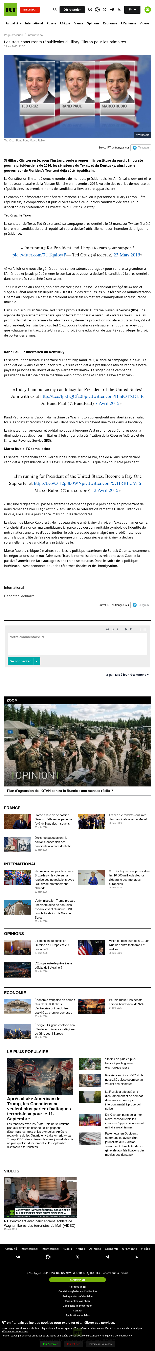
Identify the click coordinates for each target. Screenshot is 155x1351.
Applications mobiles (78, 1315)
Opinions (93, 23)
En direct (30, 9)
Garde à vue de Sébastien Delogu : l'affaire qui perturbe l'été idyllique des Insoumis (53, 819)
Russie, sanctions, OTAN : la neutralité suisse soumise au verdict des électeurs (124, 1079)
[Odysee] (97, 9)
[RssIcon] (119, 9)
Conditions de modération (77, 1305)
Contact (77, 1310)
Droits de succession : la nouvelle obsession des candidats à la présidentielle (53, 842)
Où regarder (72, 9)
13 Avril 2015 (105, 490)
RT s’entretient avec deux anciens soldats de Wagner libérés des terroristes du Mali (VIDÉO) (39, 1223)
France (78, 23)
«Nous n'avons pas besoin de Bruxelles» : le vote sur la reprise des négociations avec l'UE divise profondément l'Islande (54, 879)
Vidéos (144, 23)
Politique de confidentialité (78, 1296)
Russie (51, 23)
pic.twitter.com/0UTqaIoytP (39, 254)
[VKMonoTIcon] (90, 9)
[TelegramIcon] (112, 9)
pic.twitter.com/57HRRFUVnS (111, 483)
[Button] (148, 9)
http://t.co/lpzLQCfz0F (62, 396)
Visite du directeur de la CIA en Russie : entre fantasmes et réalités (129, 945)
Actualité (12, 23)
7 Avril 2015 (107, 403)
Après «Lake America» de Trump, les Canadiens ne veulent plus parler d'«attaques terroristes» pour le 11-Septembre (39, 1108)
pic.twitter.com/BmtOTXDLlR (114, 396)
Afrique (65, 23)
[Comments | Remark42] (77, 652)
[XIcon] (104, 9)
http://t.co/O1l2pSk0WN (58, 483)
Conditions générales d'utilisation (78, 1291)
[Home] (10, 9)
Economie (110, 23)
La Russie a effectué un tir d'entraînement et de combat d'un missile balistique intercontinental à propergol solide (124, 1100)
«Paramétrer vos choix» (15, 1331)
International (34, 23)
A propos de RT (77, 1286)
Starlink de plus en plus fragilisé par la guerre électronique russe (120, 1063)
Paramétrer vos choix (77, 1301)
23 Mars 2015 (127, 254)
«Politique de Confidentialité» (115, 1335)
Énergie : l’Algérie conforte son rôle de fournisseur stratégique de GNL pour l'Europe (55, 1029)
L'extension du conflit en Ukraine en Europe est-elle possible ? (52, 945)
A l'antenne (128, 23)
